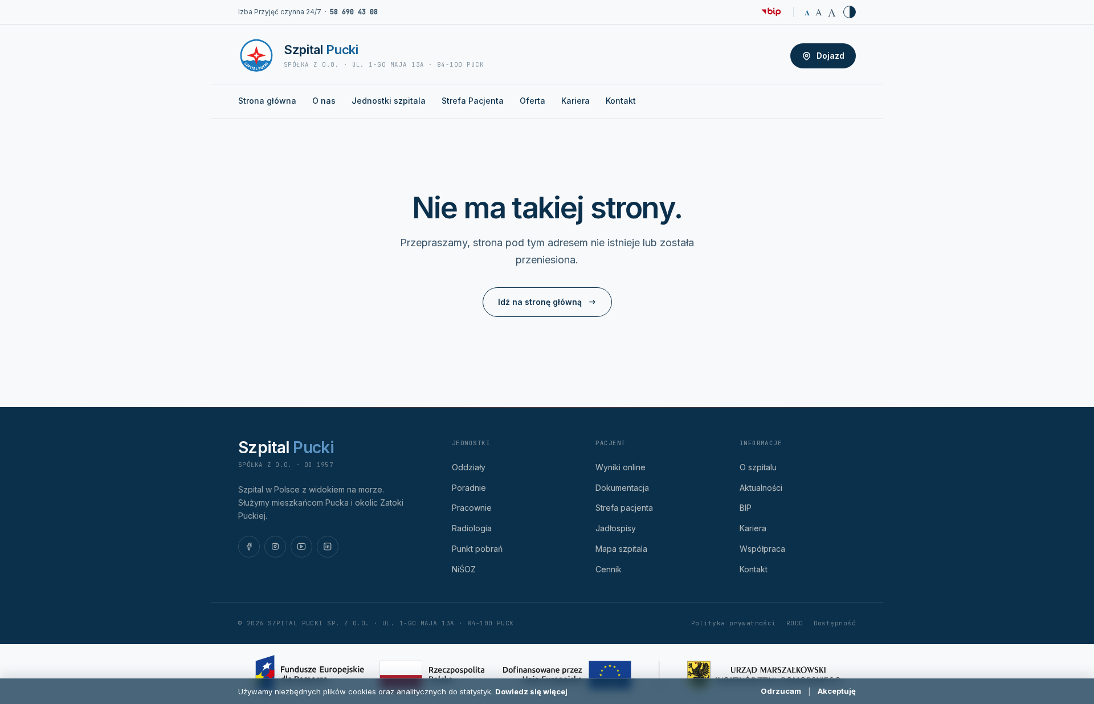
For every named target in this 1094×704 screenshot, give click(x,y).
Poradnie (469, 488)
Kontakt (621, 100)
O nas (324, 100)
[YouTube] (301, 546)
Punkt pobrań (477, 549)
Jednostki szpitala (389, 100)
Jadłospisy (615, 528)
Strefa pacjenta (624, 507)
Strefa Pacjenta (473, 100)
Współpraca (762, 549)
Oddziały (468, 467)
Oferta (532, 100)
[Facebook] (249, 546)
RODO (794, 623)
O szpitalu (758, 467)
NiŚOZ (464, 569)
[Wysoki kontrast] (849, 12)
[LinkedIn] (327, 546)
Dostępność (835, 623)
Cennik (608, 569)
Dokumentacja (622, 488)
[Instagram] (275, 546)
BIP (746, 507)
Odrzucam (781, 690)
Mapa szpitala (621, 549)
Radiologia (472, 528)
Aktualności (761, 488)
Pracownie (472, 507)
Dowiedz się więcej (531, 691)
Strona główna (267, 100)
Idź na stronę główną (540, 302)
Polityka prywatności (733, 623)
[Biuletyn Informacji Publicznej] (771, 12)
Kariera (575, 100)
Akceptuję (837, 690)
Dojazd (830, 55)
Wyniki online (620, 467)
